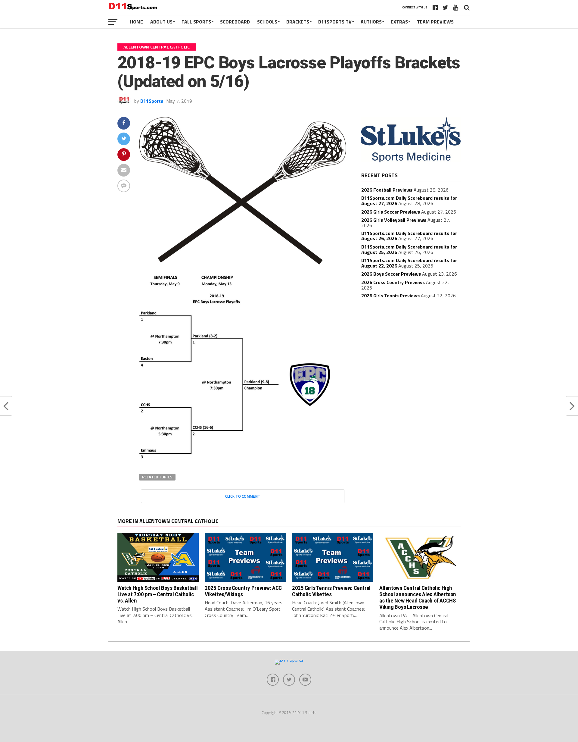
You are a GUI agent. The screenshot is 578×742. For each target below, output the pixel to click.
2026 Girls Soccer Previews (390, 211)
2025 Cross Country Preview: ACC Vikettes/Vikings (243, 591)
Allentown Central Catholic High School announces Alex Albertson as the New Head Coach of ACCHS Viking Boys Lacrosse (417, 597)
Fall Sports (196, 21)
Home (136, 21)
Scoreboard (235, 21)
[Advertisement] (411, 348)
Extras (399, 21)
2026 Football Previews (386, 189)
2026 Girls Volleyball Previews (393, 220)
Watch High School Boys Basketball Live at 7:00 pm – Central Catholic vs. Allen (157, 594)
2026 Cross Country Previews (393, 282)
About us (161, 21)
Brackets (297, 21)
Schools (267, 21)
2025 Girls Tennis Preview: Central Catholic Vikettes (331, 591)
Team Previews (435, 21)
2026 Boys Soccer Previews (391, 273)
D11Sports (151, 101)
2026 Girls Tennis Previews (390, 295)
